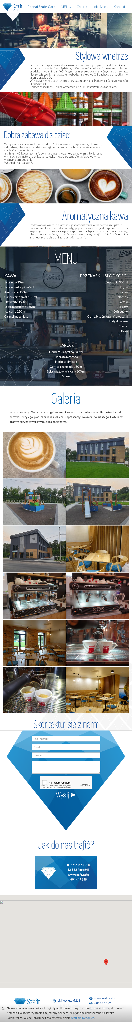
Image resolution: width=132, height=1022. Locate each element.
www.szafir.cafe (78, 874)
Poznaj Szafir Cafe (41, 6)
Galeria (82, 6)
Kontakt (119, 6)
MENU (66, 6)
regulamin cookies (82, 1018)
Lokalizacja (100, 6)
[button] (106, 962)
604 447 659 (78, 879)
